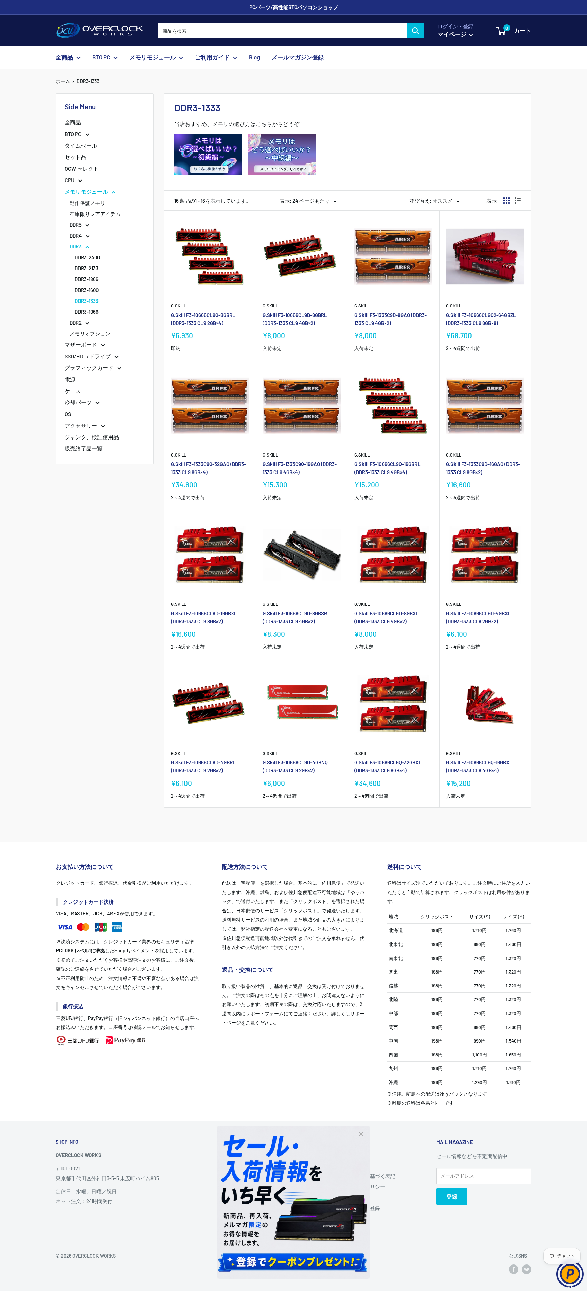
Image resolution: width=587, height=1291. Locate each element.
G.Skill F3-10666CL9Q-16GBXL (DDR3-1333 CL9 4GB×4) (479, 766)
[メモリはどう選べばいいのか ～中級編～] (282, 134)
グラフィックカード (89, 367)
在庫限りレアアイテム (95, 214)
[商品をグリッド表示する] (506, 200)
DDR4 (76, 236)
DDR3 (76, 246)
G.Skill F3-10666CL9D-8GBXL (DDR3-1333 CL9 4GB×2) (386, 617)
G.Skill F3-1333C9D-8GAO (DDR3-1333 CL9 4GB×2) (390, 319)
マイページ (452, 34)
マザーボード (81, 344)
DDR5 (76, 225)
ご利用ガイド (212, 57)
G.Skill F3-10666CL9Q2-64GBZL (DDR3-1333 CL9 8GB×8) (481, 319)
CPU (70, 180)
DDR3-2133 (87, 268)
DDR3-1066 (87, 312)
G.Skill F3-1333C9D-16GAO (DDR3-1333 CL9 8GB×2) (483, 468)
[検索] (415, 30)
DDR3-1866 (87, 279)
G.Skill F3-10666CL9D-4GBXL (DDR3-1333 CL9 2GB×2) (478, 617)
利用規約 (344, 1197)
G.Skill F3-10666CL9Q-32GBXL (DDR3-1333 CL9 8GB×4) (388, 766)
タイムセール (81, 145)
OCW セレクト (82, 168)
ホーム (63, 81)
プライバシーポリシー (359, 1187)
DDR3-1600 (87, 290)
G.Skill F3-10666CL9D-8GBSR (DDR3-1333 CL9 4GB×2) (295, 617)
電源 (70, 379)
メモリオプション (90, 333)
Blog (254, 57)
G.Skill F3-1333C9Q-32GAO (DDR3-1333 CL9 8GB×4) (208, 468)
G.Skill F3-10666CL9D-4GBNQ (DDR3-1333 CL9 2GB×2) (295, 766)
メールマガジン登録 (298, 57)
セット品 (75, 157)
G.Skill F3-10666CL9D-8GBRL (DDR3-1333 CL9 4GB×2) (295, 319)
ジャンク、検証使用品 (92, 437)
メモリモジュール (152, 57)
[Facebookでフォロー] (513, 1269)
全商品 (64, 57)
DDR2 (76, 323)
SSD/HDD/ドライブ (88, 356)
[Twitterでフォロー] (526, 1269)
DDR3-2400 (87, 257)
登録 (451, 1196)
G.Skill (178, 305)
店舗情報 (344, 1165)
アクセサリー (81, 425)
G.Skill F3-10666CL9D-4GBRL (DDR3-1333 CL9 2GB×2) (203, 766)
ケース (73, 391)
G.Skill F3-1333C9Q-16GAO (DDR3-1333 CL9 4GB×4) (300, 468)
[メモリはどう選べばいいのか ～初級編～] (208, 134)
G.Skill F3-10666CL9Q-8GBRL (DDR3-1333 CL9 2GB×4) (203, 319)
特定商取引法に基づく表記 (364, 1176)
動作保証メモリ (87, 203)
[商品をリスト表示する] (518, 200)
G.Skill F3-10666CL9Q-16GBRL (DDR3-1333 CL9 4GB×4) (387, 468)
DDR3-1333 (88, 81)
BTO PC (101, 57)
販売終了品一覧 (84, 448)
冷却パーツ (79, 402)
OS (68, 414)
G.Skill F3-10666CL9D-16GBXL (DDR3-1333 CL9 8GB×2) (204, 617)
